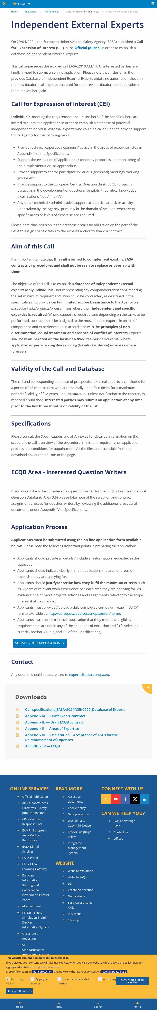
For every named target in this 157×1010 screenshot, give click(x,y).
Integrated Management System (77, 848)
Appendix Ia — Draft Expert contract (55, 715)
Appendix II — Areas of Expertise (52, 728)
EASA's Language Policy (79, 834)
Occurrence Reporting (30, 936)
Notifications (76, 896)
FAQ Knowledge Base (124, 823)
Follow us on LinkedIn (144, 799)
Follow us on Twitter (135, 799)
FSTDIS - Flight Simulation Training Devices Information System (35, 920)
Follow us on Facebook (125, 799)
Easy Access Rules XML (80, 905)
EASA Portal (30, 858)
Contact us (121, 832)
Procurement (52, 11)
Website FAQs (77, 877)
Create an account (80, 890)
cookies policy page (114, 971)
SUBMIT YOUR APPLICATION (38, 643)
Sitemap (73, 920)
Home (14, 11)
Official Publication (35, 797)
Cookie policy (77, 808)
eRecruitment (31, 906)
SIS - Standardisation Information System (35, 950)
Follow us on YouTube (116, 799)
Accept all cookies (20, 991)
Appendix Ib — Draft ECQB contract (54, 722)
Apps (152, 4)
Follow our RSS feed (106, 799)
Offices (118, 838)
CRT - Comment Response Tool (33, 821)
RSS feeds (74, 914)
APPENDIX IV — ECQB (42, 746)
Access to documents (75, 799)
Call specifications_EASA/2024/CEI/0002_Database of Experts (75, 709)
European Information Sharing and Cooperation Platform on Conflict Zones (35, 887)
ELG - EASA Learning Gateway (34, 866)
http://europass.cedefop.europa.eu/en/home (84, 613)
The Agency (31, 11)
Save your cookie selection (132, 981)
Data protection (78, 814)
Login (71, 883)
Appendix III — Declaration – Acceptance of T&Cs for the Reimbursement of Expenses (71, 737)
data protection (42, 971)
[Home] (19, 1004)
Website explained (80, 871)
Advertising (109, 979)
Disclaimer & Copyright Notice (79, 823)
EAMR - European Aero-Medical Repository (34, 835)
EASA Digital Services (30, 849)
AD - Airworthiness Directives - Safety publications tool (35, 808)
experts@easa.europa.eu (89, 674)
